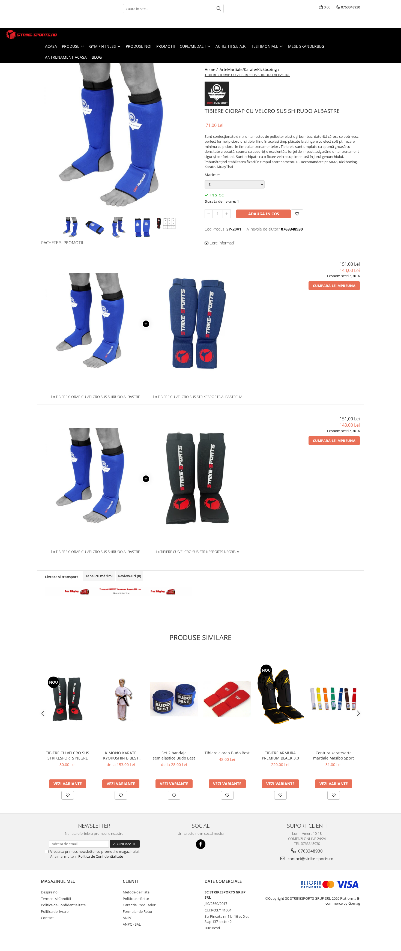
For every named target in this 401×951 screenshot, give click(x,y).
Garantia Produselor (139, 904)
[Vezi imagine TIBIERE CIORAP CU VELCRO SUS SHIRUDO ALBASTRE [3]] (142, 228)
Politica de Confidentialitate (100, 856)
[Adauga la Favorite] (67, 795)
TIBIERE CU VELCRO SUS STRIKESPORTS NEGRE (67, 755)
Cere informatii (221, 243)
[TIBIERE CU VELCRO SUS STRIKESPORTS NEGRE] (67, 699)
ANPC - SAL (132, 924)
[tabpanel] (118, 139)
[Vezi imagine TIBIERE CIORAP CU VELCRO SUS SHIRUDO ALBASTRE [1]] (95, 228)
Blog (97, 57)
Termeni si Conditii (56, 898)
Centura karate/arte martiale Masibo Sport (333, 755)
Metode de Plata (136, 892)
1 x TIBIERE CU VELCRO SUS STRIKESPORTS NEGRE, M (197, 551)
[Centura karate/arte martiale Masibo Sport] (333, 699)
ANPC (127, 917)
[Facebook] (200, 844)
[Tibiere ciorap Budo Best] (227, 699)
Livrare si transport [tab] (61, 576)
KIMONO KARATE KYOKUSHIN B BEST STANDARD (121, 755)
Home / (212, 69)
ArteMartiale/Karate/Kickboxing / (250, 69)
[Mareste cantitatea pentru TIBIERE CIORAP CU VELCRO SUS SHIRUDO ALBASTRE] (227, 214)
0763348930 (310, 851)
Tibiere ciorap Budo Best (227, 752)
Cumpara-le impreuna (334, 285)
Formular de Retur (137, 911)
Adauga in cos (263, 213)
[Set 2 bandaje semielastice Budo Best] (174, 699)
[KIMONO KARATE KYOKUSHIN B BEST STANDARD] (121, 699)
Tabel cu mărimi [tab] (99, 575)
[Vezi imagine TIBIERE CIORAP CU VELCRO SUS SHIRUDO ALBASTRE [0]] (71, 228)
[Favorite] (297, 214)
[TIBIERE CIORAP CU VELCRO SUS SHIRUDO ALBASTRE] (118, 139)
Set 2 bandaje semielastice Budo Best (174, 755)
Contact (47, 917)
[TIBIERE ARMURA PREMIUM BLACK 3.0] (280, 699)
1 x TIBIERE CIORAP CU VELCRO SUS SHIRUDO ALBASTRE (95, 396)
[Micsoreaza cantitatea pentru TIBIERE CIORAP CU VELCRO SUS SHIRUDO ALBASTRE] (209, 214)
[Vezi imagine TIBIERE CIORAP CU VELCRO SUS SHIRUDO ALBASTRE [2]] (119, 228)
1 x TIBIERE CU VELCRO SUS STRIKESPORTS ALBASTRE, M (197, 396)
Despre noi (49, 892)
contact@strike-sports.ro (309, 858)
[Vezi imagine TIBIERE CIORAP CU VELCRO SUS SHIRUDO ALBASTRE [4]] (166, 223)
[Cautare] (219, 8)
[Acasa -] (31, 34)
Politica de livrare (54, 911)
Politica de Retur (136, 898)
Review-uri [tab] (129, 575)
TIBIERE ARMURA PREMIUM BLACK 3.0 (280, 755)
